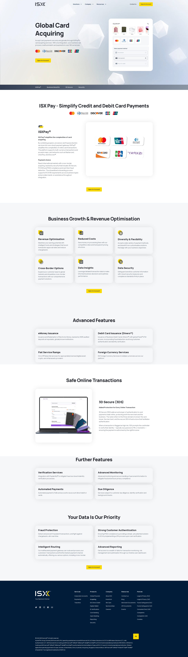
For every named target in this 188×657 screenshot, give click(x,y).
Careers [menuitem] (108, 609)
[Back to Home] (40, 4)
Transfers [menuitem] (77, 603)
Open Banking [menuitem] (94, 616)
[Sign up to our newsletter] (51, 607)
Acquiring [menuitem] (93, 599)
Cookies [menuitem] (139, 619)
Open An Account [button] (146, 4)
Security (82, 87)
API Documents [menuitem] (126, 606)
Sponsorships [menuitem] (110, 606)
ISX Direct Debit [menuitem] (95, 603)
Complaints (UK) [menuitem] (142, 616)
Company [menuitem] (88, 4)
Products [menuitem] (93, 592)
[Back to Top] (136, 636)
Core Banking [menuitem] (94, 613)
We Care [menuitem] (108, 603)
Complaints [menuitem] (140, 613)
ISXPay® (38, 87)
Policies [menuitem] (139, 592)
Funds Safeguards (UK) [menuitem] (144, 606)
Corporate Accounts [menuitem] (81, 596)
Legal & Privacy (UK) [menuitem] (143, 599)
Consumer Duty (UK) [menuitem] (143, 609)
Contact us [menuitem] (125, 596)
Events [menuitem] (123, 609)
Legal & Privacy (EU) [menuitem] (143, 596)
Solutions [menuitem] (76, 4)
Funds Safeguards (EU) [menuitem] (144, 603)
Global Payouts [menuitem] (95, 596)
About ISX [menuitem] (109, 596)
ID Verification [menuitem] (94, 609)
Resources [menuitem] (100, 4)
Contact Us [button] (133, 4)
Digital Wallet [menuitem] (94, 606)
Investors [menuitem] (109, 599)
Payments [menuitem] (77, 599)
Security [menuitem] (93, 623)
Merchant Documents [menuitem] (128, 603)
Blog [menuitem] (122, 599)
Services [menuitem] (77, 592)
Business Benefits (53, 87)
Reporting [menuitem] (93, 619)
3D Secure (69, 87)
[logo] (43, 593)
